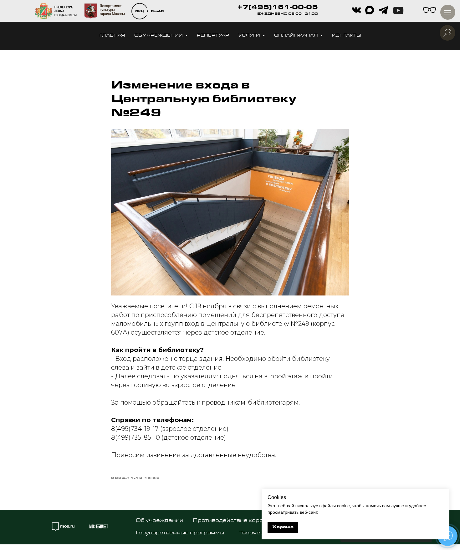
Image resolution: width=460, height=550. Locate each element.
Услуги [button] (249, 36)
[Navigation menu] (447, 12)
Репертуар (213, 36)
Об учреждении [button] (159, 36)
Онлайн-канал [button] (296, 36)
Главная (112, 36)
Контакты (346, 36)
